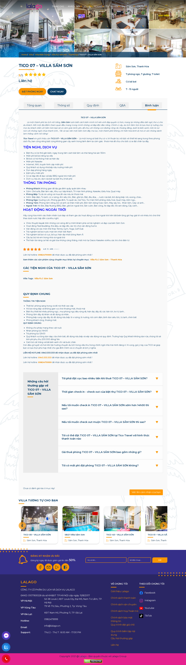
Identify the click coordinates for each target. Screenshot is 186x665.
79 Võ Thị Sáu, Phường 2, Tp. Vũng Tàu (65, 606)
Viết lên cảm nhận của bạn (146, 492)
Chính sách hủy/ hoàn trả (124, 611)
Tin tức (141, 6)
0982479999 (45, 255)
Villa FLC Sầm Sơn (43, 278)
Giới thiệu (127, 6)
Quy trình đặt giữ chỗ (123, 624)
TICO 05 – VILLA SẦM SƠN (37, 534)
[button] (163, 525)
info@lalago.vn (52, 626)
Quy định (93, 105)
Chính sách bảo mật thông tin (121, 619)
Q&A (122, 105)
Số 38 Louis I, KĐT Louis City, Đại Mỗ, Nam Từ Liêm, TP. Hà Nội (73, 601)
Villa (87, 6)
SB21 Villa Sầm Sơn (75, 534)
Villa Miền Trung (42, 55)
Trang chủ (58, 6)
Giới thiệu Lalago (120, 591)
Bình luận (152, 105)
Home (24, 55)
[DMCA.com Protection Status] (93, 661)
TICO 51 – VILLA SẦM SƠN (161, 534)
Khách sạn (74, 6)
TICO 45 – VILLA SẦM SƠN (120, 534)
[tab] (34, 106)
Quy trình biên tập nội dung (123, 633)
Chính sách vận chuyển (123, 604)
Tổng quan (34, 105)
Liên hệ (115, 645)
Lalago (83, 656)
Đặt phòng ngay (32, 91)
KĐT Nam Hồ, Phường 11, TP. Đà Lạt (63, 612)
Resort (98, 6)
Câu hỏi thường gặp (122, 638)
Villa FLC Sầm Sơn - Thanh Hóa (65, 55)
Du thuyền (112, 6)
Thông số (63, 105)
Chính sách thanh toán (123, 598)
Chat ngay (57, 91)
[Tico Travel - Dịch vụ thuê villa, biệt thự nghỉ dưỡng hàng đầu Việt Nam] (34, 9)
